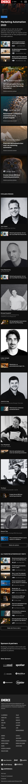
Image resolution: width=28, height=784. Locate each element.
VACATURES (18, 738)
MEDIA (2, 720)
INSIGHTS (18, 720)
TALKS (17, 715)
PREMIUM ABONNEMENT (21, 740)
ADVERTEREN (19, 746)
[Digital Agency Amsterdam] (6, 760)
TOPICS (3, 738)
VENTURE (3, 722)
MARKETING (4, 717)
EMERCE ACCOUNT (5, 740)
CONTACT (18, 735)
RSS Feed (3, 773)
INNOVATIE (3, 727)
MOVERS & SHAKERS (5, 748)
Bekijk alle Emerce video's (14, 628)
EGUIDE (2, 746)
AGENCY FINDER (4, 743)
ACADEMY (18, 725)
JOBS (17, 727)
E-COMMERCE (4, 715)
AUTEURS (18, 722)
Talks (15, 1)
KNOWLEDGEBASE (20, 730)
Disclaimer (3, 778)
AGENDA (3, 735)
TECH (2, 725)
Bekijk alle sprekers (14, 545)
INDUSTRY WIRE (4, 751)
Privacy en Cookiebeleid (7, 776)
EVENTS (17, 717)
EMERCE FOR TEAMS (20, 743)
